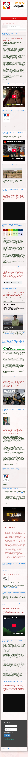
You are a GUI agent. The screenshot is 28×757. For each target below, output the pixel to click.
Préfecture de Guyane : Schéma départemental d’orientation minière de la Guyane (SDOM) (13, 470)
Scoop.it (11, 584)
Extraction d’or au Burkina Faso (10, 164)
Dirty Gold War (20, 492)
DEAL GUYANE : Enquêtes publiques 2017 (13, 110)
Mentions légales (5, 748)
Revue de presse (6, 570)
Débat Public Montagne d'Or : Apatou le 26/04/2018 (12, 133)
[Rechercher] (3, 26)
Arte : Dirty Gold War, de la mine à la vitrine (13, 83)
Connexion (7, 735)
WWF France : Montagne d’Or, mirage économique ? (12, 640)
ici (8, 79)
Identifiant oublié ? (8, 738)
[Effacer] (6, 26)
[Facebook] (14, 16)
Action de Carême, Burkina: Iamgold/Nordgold (9, 33)
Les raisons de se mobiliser (9, 376)
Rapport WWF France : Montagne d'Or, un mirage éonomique (13, 564)
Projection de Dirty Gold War (10, 488)
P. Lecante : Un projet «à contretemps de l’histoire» (13, 410)
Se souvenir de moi (9, 732)
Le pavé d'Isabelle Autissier (9, 288)
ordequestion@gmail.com (10, 587)
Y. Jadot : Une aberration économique (12, 681)
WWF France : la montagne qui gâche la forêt (12, 603)
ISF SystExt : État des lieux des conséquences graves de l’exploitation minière (12, 225)
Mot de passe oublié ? (9, 739)
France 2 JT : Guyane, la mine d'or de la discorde (12, 190)
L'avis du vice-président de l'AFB (10, 267)
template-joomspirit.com (27, 749)
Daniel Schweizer (13, 493)
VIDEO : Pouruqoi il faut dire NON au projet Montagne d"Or (13, 592)
